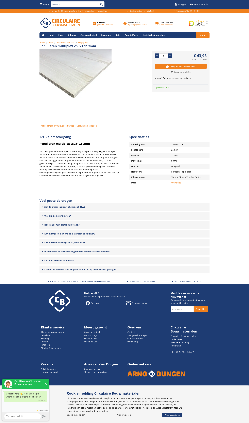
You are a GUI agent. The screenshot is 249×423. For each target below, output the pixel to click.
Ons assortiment (135, 338)
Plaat (60, 35)
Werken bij (132, 341)
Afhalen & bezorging (51, 348)
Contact (203, 35)
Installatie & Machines (154, 35)
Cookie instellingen (76, 414)
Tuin (118, 35)
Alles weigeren (124, 414)
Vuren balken (90, 341)
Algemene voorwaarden (52, 332)
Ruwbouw (106, 35)
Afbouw (72, 35)
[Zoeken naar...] (101, 4)
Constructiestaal (88, 35)
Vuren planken (91, 338)
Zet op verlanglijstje (182, 72)
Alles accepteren (172, 415)
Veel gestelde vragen (87, 125)
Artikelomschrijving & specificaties (57, 125)
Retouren (45, 344)
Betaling (45, 338)
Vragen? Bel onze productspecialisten (173, 78)
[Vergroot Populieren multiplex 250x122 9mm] (75, 97)
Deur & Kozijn (131, 35)
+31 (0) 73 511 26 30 (184, 351)
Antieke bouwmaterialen (54, 40)
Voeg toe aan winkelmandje (183, 66)
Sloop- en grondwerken (95, 372)
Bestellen (45, 335)
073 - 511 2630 (195, 11)
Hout (51, 35)
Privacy (44, 341)
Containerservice (92, 369)
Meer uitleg (102, 411)
